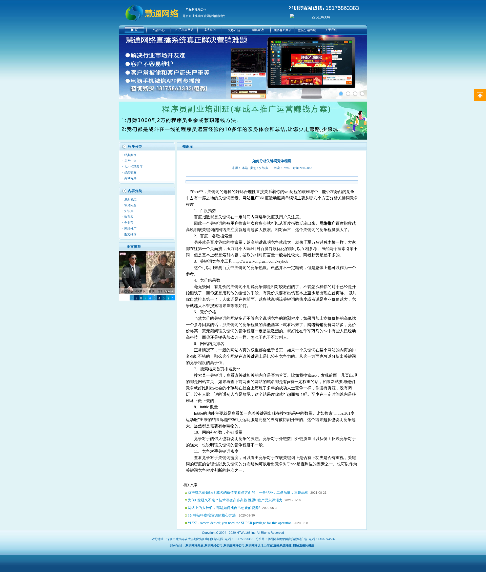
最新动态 (130, 199)
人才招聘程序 (133, 166)
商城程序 (130, 178)
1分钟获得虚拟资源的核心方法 (212, 515)
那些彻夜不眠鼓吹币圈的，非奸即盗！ (147, 291)
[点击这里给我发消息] (292, 17)
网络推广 (130, 228)
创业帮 (129, 222)
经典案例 (130, 155)
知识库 (129, 211)
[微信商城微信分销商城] (348, 93)
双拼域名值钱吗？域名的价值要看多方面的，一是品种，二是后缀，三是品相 (248, 492)
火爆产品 (234, 30)
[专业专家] (355, 93)
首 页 (134, 30)
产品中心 (158, 30)
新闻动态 (258, 30)
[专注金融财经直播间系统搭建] (341, 93)
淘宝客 (129, 217)
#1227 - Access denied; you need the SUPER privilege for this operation (240, 523)
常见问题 (130, 205)
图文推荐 (130, 234)
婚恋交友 (130, 172)
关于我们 (331, 30)
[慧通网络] (362, 93)
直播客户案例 (282, 30)
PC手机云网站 (184, 30)
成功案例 (210, 30)
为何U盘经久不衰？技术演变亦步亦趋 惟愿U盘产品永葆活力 (235, 500)
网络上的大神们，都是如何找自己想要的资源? (224, 508)
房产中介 (130, 161)
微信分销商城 (307, 30)
